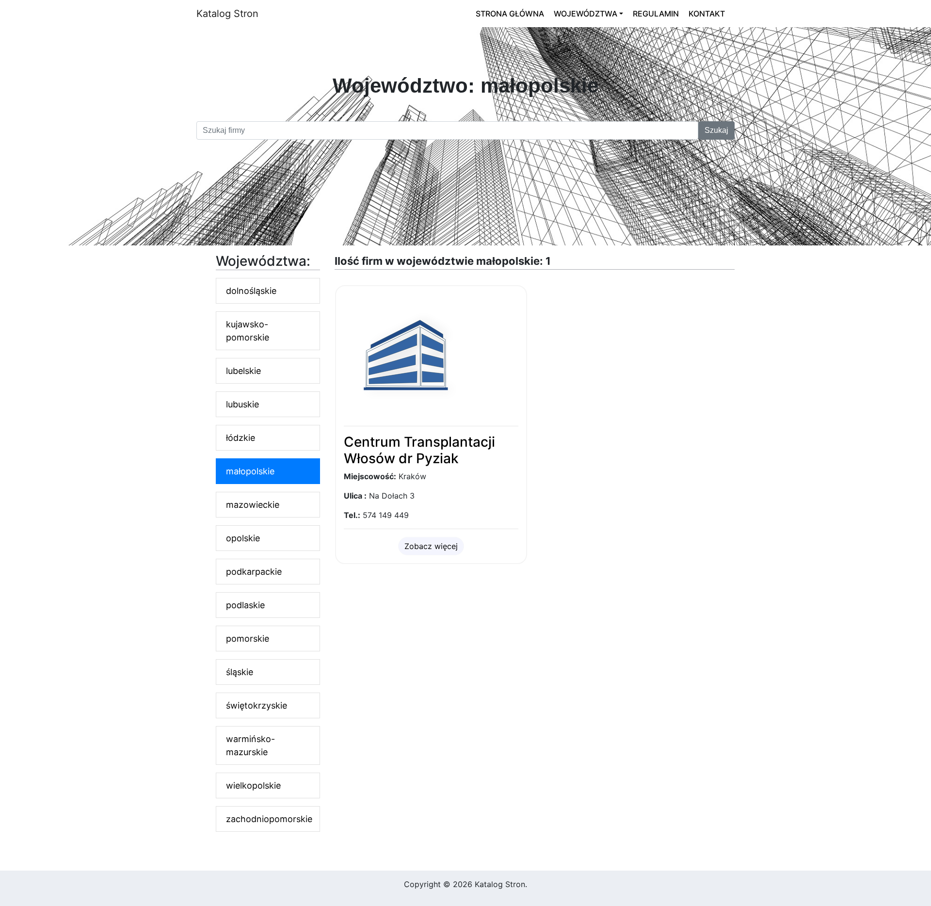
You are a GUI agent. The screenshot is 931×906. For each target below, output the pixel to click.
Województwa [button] (585, 13)
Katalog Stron (227, 13)
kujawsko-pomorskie (247, 330)
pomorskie (247, 638)
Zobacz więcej (431, 546)
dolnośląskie (251, 291)
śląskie (239, 672)
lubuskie (242, 404)
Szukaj (716, 130)
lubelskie (243, 371)
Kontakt (707, 13)
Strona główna (510, 13)
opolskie (243, 538)
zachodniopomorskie (269, 819)
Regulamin (656, 13)
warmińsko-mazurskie (250, 745)
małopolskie (250, 471)
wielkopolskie (253, 785)
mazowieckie (252, 505)
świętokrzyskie (256, 705)
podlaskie (245, 605)
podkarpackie (254, 571)
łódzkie (240, 438)
